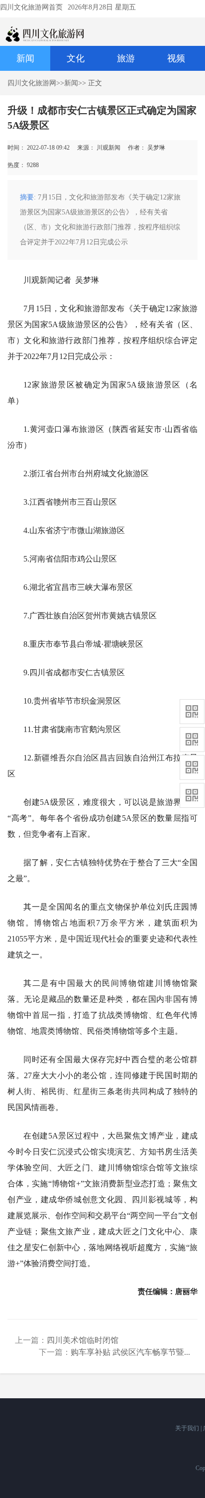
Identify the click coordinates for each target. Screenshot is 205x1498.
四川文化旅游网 (31, 83)
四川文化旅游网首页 (31, 7)
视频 (176, 58)
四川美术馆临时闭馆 (82, 1340)
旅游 (126, 58)
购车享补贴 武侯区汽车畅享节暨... (130, 1352)
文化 (76, 58)
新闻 (25, 58)
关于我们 (188, 1428)
